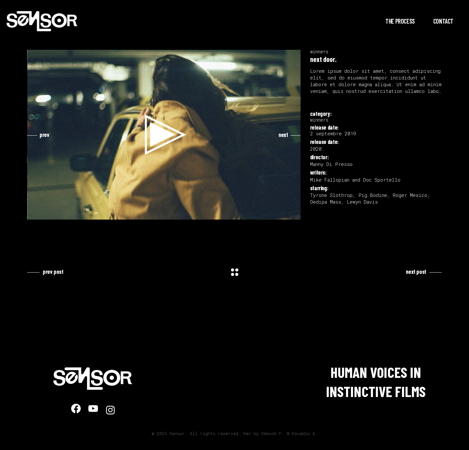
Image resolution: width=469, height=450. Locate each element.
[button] (164, 135)
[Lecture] (36, 213)
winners (319, 52)
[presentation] (38, 135)
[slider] (159, 213)
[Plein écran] (292, 213)
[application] (164, 135)
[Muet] (282, 213)
